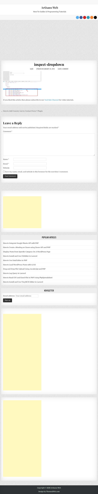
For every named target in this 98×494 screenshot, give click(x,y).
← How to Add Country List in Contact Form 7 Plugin (22, 111)
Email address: (9, 296)
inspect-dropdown (49, 64)
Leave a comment (63, 69)
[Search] (95, 17)
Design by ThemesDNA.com (49, 491)
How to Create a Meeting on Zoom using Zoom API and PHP (26, 247)
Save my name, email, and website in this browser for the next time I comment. (36, 172)
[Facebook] (81, 17)
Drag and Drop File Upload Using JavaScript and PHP (24, 269)
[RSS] (91, 17)
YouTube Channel (51, 100)
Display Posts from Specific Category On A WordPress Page (26, 252)
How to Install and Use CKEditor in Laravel (20, 256)
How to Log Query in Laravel (14, 273)
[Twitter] (77, 17)
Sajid (31, 69)
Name (6, 159)
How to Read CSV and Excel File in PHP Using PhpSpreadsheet (27, 278)
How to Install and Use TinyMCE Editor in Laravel (23, 282)
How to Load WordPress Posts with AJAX (19, 265)
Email (6, 164)
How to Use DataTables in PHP (15, 260)
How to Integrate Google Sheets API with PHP (21, 243)
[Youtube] (84, 17)
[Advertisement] (49, 39)
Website (6, 168)
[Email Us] (88, 17)
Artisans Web (49, 7)
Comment (7, 131)
